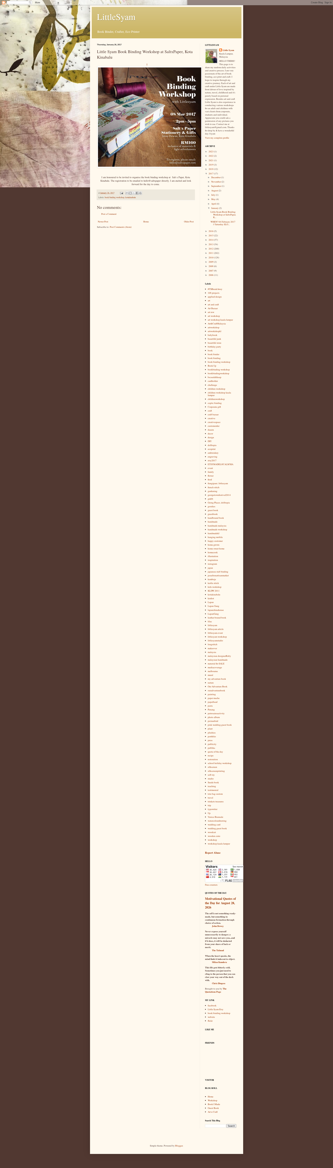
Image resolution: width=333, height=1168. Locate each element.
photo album (214, 717)
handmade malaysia (217, 525)
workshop (212, 839)
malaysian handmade (218, 659)
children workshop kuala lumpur (219, 394)
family (211, 471)
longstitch (212, 644)
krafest (211, 598)
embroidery (213, 452)
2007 (211, 270)
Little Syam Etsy (215, 1009)
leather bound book (217, 617)
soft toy (211, 774)
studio (211, 778)
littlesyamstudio (215, 640)
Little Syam (228, 50)
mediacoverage (215, 667)
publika (211, 747)
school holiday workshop (220, 763)
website (211, 1016)
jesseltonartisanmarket (218, 575)
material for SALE (216, 663)
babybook (212, 335)
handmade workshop (217, 529)
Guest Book (213, 1108)
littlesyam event (215, 632)
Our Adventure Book (217, 686)
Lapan (211, 602)
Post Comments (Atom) (120, 226)
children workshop (216, 388)
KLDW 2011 (214, 590)
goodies (211, 506)
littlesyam (212, 625)
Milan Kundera (219, 962)
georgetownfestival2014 (219, 494)
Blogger (179, 1145)
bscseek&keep (214, 377)
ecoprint (212, 449)
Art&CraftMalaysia (217, 323)
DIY (210, 441)
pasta (210, 705)
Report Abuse (213, 853)
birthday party (214, 346)
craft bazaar (213, 414)
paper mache (214, 698)
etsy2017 (212, 460)
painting (212, 694)
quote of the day (215, 751)
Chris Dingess (218, 983)
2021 (211, 160)
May (213, 199)
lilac (210, 621)
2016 (211, 231)
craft (210, 410)
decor (210, 433)
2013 (211, 244)
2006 (211, 275)
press (210, 740)
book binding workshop (114, 197)
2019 (211, 164)
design (211, 437)
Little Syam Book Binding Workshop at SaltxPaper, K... (223, 214)
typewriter (212, 809)
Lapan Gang (213, 606)
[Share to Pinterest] (140, 193)
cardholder (213, 381)
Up (209, 813)
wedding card (214, 824)
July (213, 194)
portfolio (212, 736)
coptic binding (215, 403)
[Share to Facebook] (137, 193)
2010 (211, 257)
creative (211, 418)
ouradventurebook (216, 690)
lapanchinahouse (216, 609)
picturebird (213, 721)
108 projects (213, 292)
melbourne (213, 671)
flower (211, 475)
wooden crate (214, 836)
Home (146, 221)
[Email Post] (121, 193)
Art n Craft (213, 1111)
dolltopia (212, 445)
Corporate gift (214, 406)
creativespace (214, 422)
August (215, 190)
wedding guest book (217, 828)
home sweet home (216, 548)
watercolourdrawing (217, 820)
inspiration (213, 560)
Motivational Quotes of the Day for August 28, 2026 (220, 903)
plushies (212, 732)
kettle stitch (213, 583)
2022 (211, 155)
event (210, 468)
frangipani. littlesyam (218, 483)
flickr (210, 1020)
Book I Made (214, 1104)
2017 (211, 173)
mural (210, 675)
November (216, 181)
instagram (212, 563)
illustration (213, 556)
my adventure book (217, 678)
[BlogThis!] (130, 193)
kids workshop (214, 586)
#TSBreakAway (215, 289)
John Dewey (218, 926)
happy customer (215, 540)
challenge (212, 384)
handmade (212, 521)
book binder (213, 354)
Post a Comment (109, 213)
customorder (213, 425)
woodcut (212, 832)
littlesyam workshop (217, 636)
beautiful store (214, 342)
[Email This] (127, 193)
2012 (211, 248)
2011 (211, 252)
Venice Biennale (215, 816)
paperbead (212, 701)
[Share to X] (133, 193)
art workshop (214, 315)
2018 (211, 169)
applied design (215, 296)
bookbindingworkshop (218, 373)
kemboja (212, 579)
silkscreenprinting (216, 770)
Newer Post (103, 221)
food (210, 479)
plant (210, 728)
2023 (211, 151)
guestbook (213, 514)
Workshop (212, 1100)
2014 (211, 239)
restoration (213, 759)
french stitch (213, 487)
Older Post (189, 221)
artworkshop (213, 327)
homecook (213, 552)
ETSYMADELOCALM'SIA (220, 464)
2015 (211, 235)
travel (210, 797)
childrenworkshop (216, 399)
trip (209, 805)
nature (211, 682)
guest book (213, 510)
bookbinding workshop (219, 369)
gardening (212, 491)
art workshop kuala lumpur (220, 319)
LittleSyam (116, 16)
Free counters (211, 884)
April (214, 203)
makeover (212, 648)
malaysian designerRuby (219, 655)
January (215, 208)
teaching (212, 786)
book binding (214, 358)
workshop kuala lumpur (219, 843)
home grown (213, 544)
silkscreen (212, 766)
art (209, 300)
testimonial (213, 790)
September (216, 186)
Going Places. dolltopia (219, 502)
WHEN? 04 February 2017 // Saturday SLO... (223, 223)
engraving (212, 456)
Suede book (213, 782)
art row (211, 312)
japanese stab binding (218, 571)
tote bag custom (215, 793)
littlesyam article (216, 629)
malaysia (212, 652)
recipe (211, 755)
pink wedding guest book (220, 724)
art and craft (213, 304)
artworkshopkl (214, 331)
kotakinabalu (130, 197)
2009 (211, 261)
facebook (212, 1005)
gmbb (210, 498)
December (216, 177)
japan (210, 567)
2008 (211, 266)
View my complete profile (217, 137)
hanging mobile (215, 537)
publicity (212, 744)
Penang (211, 709)
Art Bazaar (213, 308)
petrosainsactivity (216, 713)
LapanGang (213, 613)
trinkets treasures (216, 801)
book (210, 350)
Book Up (212, 365)
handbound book (216, 517)
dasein (211, 429)
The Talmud (218, 950)
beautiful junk (214, 338)
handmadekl (213, 533)
